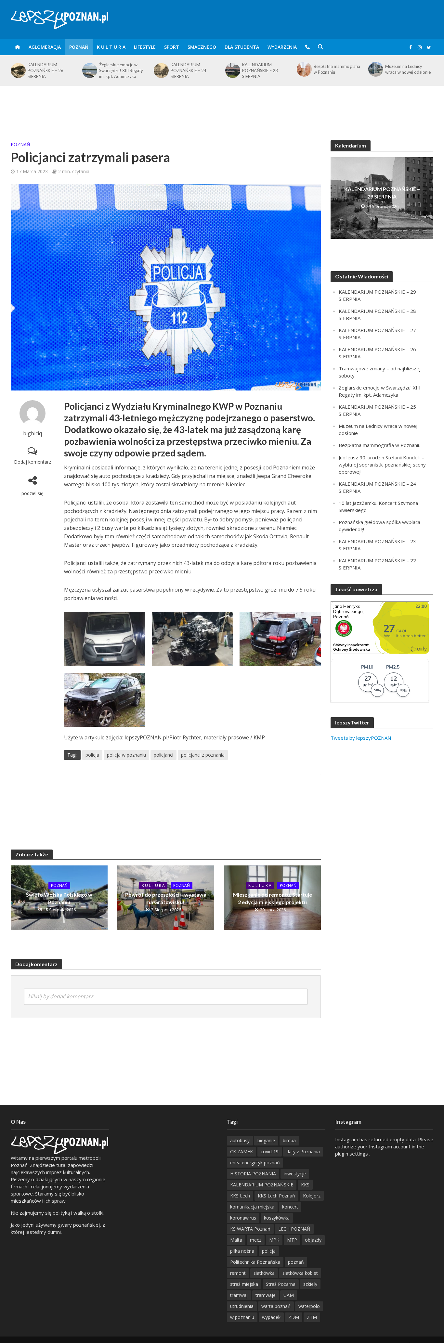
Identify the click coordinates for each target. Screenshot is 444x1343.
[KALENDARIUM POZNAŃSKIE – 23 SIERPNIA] (160, 70)
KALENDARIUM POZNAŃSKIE (261, 1185)
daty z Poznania (303, 1151)
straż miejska (244, 1284)
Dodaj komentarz (32, 462)
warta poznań (276, 1306)
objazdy (313, 1240)
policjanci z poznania (203, 755)
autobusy (240, 1140)
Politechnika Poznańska (255, 1262)
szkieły (310, 1284)
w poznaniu (242, 1317)
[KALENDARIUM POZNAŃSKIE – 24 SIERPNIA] (89, 70)
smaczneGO (202, 47)
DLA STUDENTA (242, 47)
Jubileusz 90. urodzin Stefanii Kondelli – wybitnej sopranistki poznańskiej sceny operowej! (382, 464)
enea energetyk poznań (255, 1162)
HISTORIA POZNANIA (253, 1173)
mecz (255, 1240)
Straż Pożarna (280, 1284)
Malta (236, 1240)
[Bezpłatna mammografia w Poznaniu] (232, 69)
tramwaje (265, 1295)
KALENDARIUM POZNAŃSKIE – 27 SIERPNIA (403, 70)
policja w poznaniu (126, 755)
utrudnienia (242, 1306)
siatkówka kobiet (300, 1273)
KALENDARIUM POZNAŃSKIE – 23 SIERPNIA (188, 70)
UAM (288, 1295)
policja (92, 755)
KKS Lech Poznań (276, 1196)
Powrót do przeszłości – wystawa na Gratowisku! (165, 898)
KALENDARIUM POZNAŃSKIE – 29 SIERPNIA (382, 192)
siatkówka (264, 1273)
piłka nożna (242, 1251)
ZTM (312, 1317)
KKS (305, 1185)
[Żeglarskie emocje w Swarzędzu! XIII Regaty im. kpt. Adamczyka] (17, 70)
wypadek (271, 1317)
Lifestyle (145, 47)
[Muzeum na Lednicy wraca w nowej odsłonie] (303, 69)
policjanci (163, 755)
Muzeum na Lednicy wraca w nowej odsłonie (336, 69)
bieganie (266, 1140)
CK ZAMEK (241, 1151)
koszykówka (277, 1218)
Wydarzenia (282, 47)
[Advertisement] (222, 107)
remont (238, 1273)
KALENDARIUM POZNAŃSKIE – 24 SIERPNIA (117, 70)
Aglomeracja (45, 47)
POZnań (78, 47)
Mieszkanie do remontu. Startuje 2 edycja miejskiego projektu (272, 898)
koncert (290, 1207)
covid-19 (270, 1151)
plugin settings (352, 1153)
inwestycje (295, 1173)
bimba (289, 1140)
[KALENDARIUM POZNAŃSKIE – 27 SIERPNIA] (375, 70)
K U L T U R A (111, 47)
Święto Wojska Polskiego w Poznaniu (59, 898)
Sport (171, 47)
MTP (292, 1240)
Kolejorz (311, 1196)
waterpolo (309, 1306)
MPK (274, 1240)
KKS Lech (240, 1196)
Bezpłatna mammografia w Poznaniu (265, 69)
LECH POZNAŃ (294, 1229)
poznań (296, 1262)
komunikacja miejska (252, 1207)
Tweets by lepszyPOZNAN (361, 738)
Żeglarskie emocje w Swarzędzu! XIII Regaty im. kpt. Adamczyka (50, 70)
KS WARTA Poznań (250, 1229)
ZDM (293, 1317)
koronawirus (243, 1218)
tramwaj (239, 1295)
